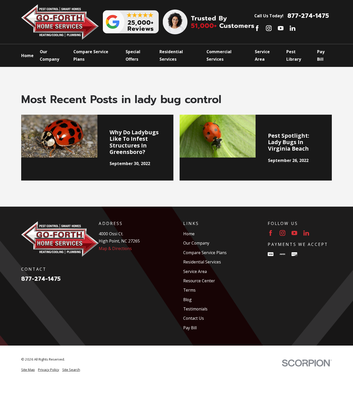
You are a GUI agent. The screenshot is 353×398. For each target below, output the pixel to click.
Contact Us (193, 318)
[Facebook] (257, 28)
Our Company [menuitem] (49, 55)
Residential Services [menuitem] (171, 55)
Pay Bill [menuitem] (321, 55)
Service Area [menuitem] (262, 55)
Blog (187, 299)
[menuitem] (28, 370)
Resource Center (199, 281)
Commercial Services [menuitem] (219, 55)
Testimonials (195, 309)
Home (189, 234)
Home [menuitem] (27, 55)
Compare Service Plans (205, 252)
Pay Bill (190, 328)
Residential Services (202, 262)
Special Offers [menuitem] (133, 55)
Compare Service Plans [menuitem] (90, 55)
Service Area (195, 271)
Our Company (196, 243)
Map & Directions (115, 248)
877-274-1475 (308, 16)
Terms (189, 290)
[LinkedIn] (292, 28)
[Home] (60, 22)
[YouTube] (280, 28)
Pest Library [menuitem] (293, 55)
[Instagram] (269, 28)
